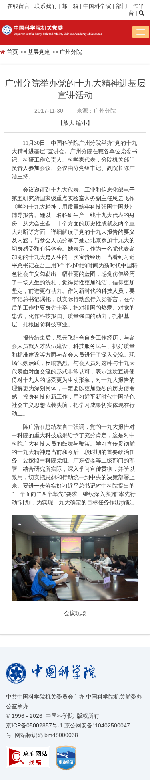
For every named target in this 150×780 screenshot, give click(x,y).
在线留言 (18, 6)
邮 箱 (70, 6)
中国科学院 (97, 6)
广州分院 (71, 52)
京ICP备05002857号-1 (34, 725)
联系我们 (45, 6)
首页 (12, 52)
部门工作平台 (130, 9)
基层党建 (39, 52)
